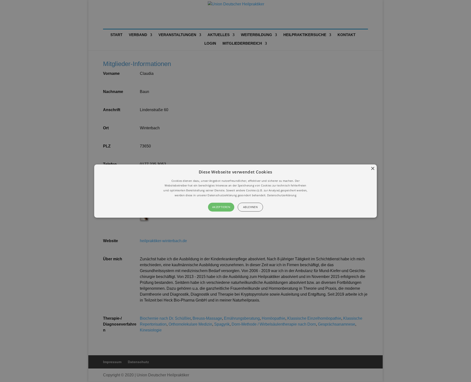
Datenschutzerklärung (281, 195)
